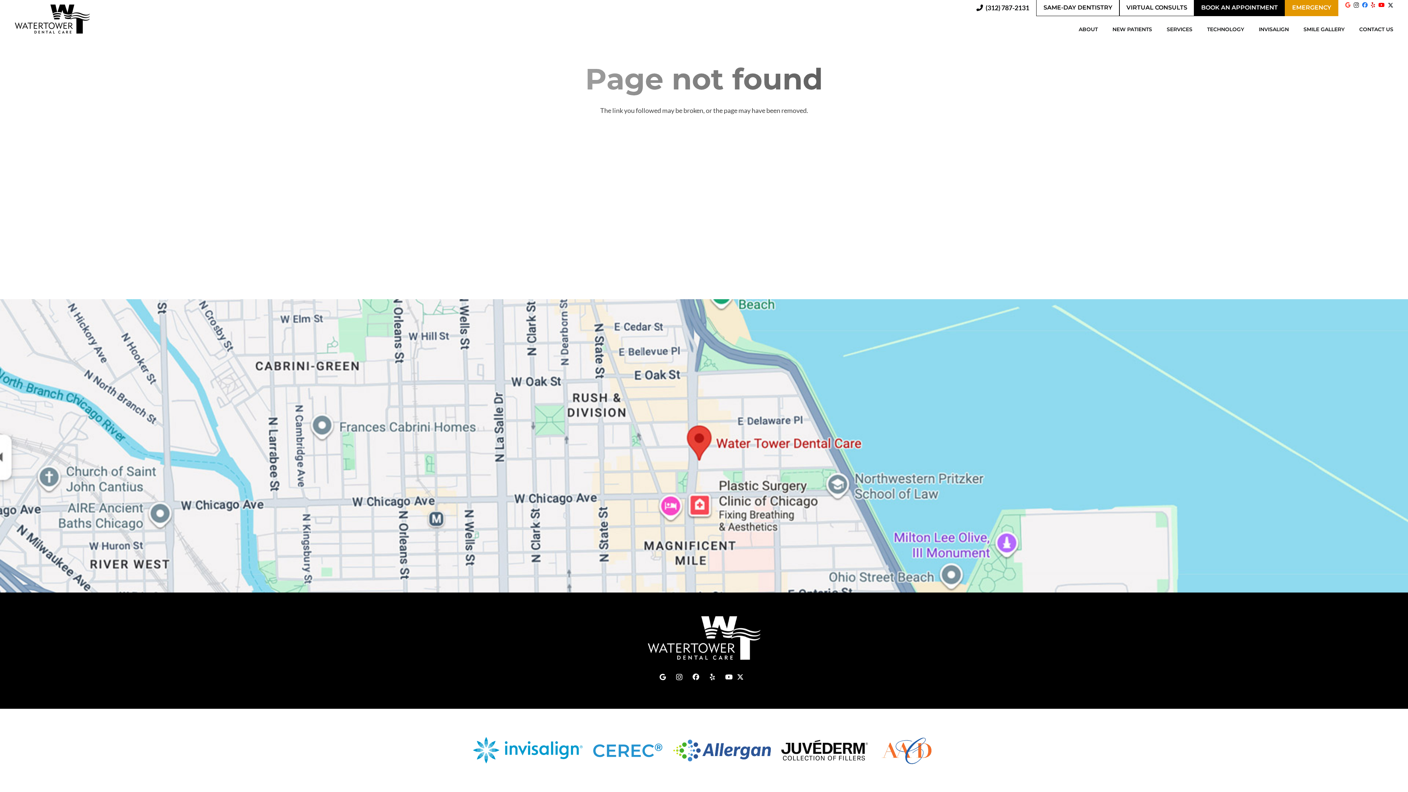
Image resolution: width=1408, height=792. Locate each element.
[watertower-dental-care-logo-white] (704, 638)
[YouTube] (1381, 5)
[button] (1101, 29)
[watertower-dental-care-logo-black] (52, 19)
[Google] (1347, 5)
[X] (1390, 7)
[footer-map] (704, 446)
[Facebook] (1365, 5)
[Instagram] (1356, 5)
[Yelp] (1373, 5)
